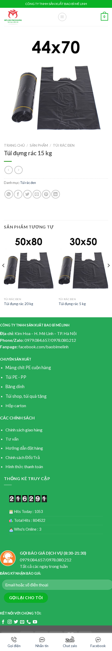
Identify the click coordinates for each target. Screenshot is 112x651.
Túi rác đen (63, 145)
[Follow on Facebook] (3, 622)
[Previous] (3, 276)
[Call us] (29, 622)
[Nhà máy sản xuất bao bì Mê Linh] (27, 17)
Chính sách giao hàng (23, 429)
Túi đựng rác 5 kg (72, 304)
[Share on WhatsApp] (8, 194)
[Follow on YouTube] (35, 622)
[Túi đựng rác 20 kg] (28, 265)
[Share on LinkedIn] (55, 194)
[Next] (108, 276)
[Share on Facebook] (18, 194)
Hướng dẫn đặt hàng (24, 447)
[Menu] (62, 17)
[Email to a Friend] (37, 194)
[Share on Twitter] (27, 194)
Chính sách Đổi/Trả (22, 457)
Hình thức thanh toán (24, 466)
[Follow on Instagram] (10, 622)
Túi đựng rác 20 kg (18, 304)
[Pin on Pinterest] (46, 194)
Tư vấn (11, 438)
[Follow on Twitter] (16, 622)
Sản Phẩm (39, 145)
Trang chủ (14, 145)
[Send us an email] (22, 622)
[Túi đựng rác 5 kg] (83, 265)
